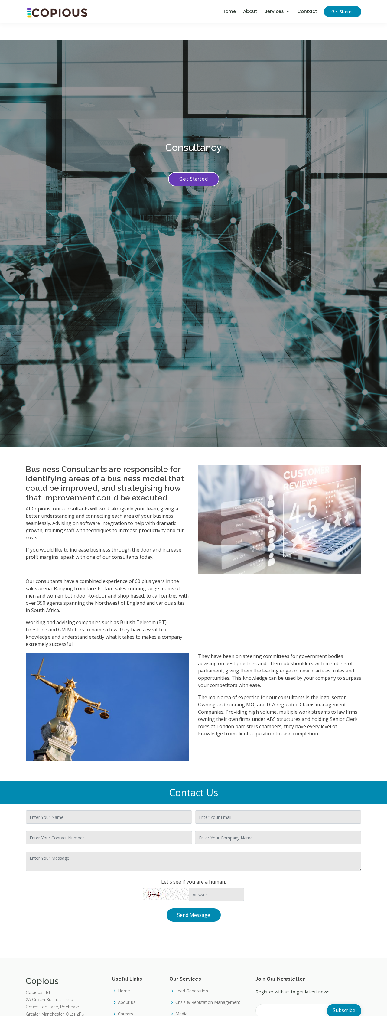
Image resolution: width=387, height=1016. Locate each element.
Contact (307, 11)
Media (181, 1014)
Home (229, 11)
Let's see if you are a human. (193, 881)
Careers (125, 1014)
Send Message (193, 915)
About (250, 11)
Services (274, 11)
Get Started (342, 12)
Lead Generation (191, 991)
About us (126, 1002)
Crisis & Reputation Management (207, 1002)
